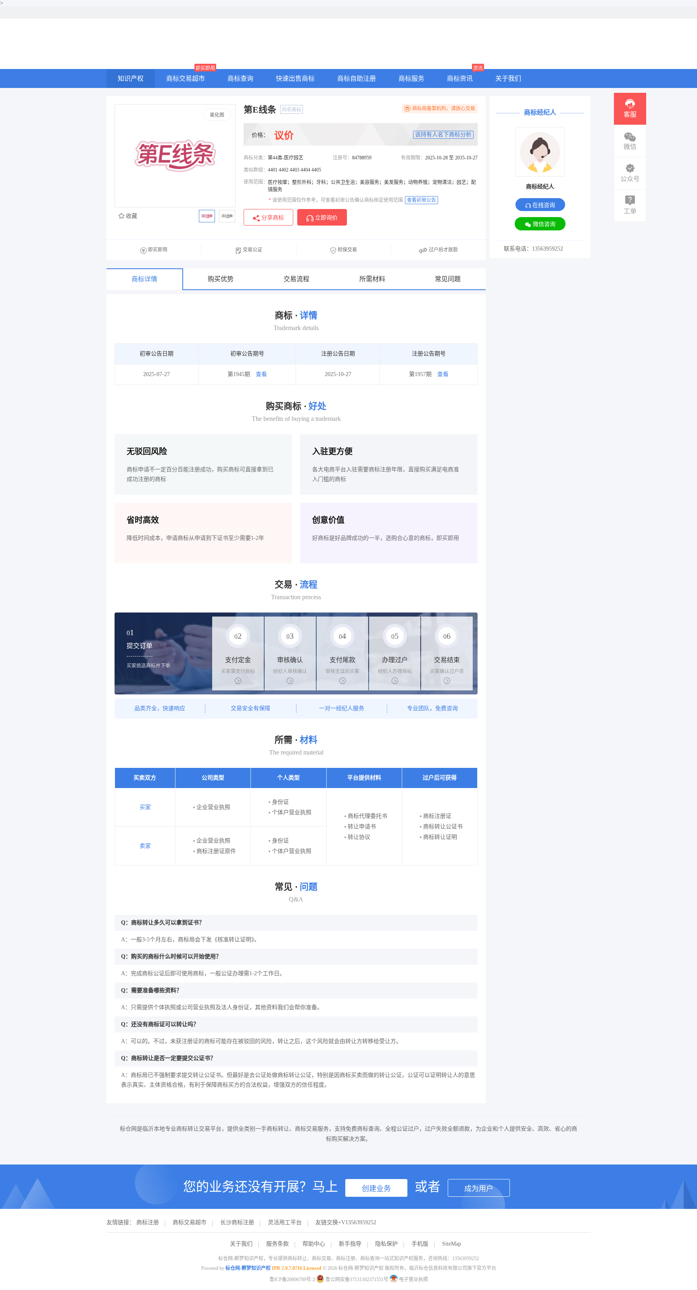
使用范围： (256, 182)
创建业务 (376, 1189)
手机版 (419, 1244)
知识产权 (131, 78)
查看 (261, 374)
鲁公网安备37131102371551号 (357, 1279)
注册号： (342, 158)
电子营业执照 (413, 1279)
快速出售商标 (295, 78)
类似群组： (256, 170)
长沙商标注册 (237, 1222)
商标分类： (256, 158)
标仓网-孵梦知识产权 (248, 1268)
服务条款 (277, 1244)
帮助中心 (314, 1244)
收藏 (130, 216)
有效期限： (413, 158)
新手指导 (350, 1244)
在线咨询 (543, 205)
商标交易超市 (185, 78)
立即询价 (325, 218)
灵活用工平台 (285, 1222)
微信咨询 (543, 224)
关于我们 (508, 78)
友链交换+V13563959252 (345, 1222)
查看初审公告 (421, 200)
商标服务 (411, 78)
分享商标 (272, 218)
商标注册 (147, 1222)
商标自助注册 (356, 78)
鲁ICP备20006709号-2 (292, 1279)
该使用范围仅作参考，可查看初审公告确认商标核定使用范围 (336, 200)
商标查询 (240, 78)
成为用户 (478, 1189)
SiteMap (451, 1244)
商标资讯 (460, 78)
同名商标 (291, 110)
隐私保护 (386, 1244)
